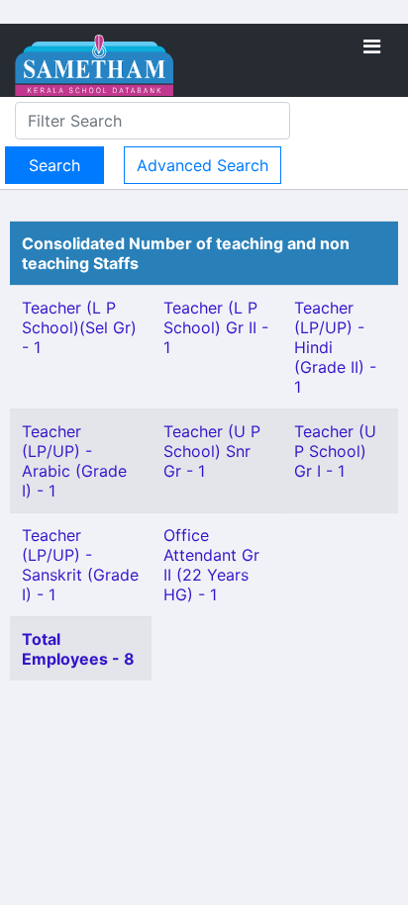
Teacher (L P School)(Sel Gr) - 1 (79, 327)
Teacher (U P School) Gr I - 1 (335, 451)
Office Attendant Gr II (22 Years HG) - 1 (211, 564)
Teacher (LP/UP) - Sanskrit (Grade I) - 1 (80, 564)
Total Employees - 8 (78, 649)
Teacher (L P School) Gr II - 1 (215, 327)
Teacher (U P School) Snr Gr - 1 (211, 451)
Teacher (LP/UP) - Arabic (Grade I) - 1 (74, 460)
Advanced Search (202, 165)
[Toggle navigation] (372, 46)
